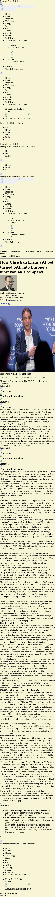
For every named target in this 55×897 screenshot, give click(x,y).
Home (2, 251)
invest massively (21, 813)
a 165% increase (32, 820)
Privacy (8, 66)
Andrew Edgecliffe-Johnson (12, 293)
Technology (24, 251)
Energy (32, 251)
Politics (8, 251)
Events (3, 1)
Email (16, 378)
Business (15, 251)
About (13, 59)
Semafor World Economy (10, 256)
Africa (46, 251)
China (41, 251)
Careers (14, 64)
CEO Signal (5, 300)
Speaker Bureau (17, 118)
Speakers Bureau (18, 62)
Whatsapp (28, 378)
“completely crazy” (34, 827)
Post (6, 378)
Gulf (37, 251)
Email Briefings (14, 1)
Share (4, 304)
